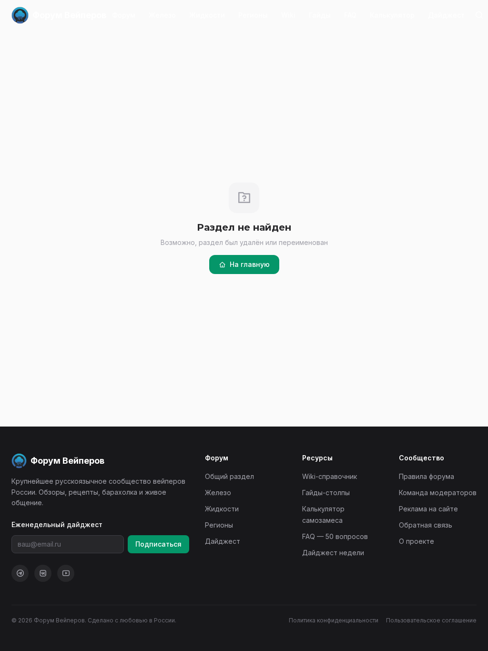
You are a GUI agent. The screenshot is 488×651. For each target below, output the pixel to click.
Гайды (320, 15)
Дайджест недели (333, 553)
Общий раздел (229, 476)
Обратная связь (425, 525)
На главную (250, 264)
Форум (123, 15)
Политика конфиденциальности (333, 620)
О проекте (416, 541)
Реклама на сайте (428, 509)
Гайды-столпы (326, 492)
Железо (162, 15)
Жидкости (207, 15)
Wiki (288, 15)
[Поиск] (479, 15)
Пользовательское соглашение (431, 620)
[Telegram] (20, 573)
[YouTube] (65, 573)
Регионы (253, 15)
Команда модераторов (438, 492)
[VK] (42, 573)
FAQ (350, 15)
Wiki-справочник (329, 476)
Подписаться (158, 544)
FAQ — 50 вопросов (335, 536)
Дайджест (446, 15)
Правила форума (426, 476)
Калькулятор (392, 15)
